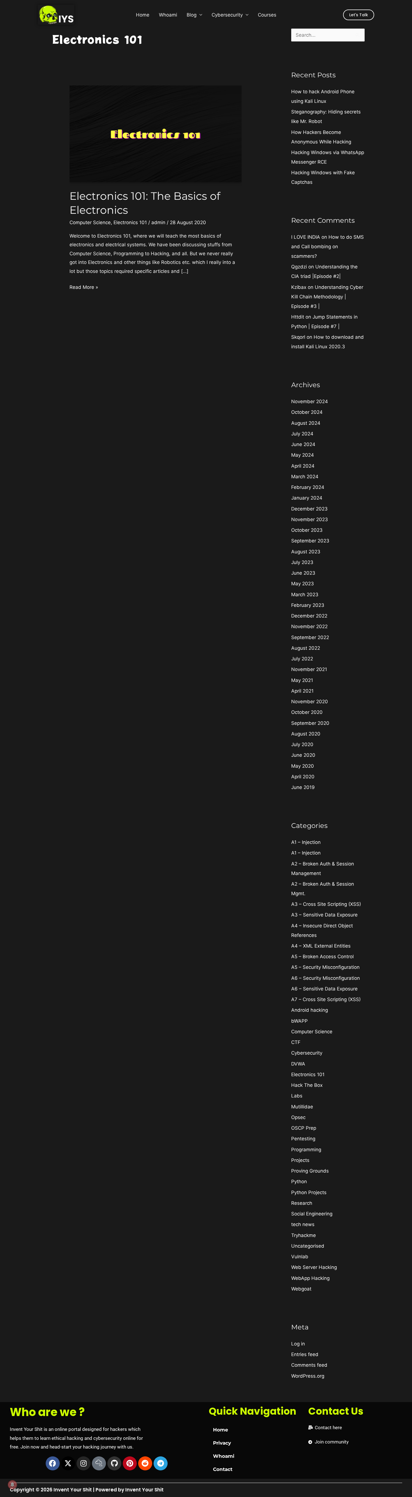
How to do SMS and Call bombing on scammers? (327, 246)
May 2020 (302, 766)
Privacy (222, 1443)
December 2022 (309, 616)
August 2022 (305, 648)
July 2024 (302, 434)
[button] (358, 15)
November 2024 (309, 401)
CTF (295, 1042)
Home (142, 15)
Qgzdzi (299, 267)
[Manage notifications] (12, 1484)
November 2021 (309, 669)
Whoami (168, 15)
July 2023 (302, 562)
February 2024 (307, 487)
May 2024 (302, 455)
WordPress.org (307, 1376)
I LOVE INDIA (305, 237)
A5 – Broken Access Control (322, 956)
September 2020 (310, 723)
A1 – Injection (306, 842)
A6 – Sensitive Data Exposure (324, 989)
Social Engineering (311, 1214)
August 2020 (305, 734)
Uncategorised (307, 1246)
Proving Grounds (310, 1171)
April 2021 (302, 691)
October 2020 (307, 712)
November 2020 (309, 701)
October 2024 (307, 412)
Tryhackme (303, 1235)
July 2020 (302, 744)
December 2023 (309, 509)
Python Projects (309, 1192)
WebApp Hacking (310, 1278)
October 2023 (307, 530)
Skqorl (298, 337)
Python (299, 1181)
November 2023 (309, 519)
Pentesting (303, 1138)
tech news (302, 1224)
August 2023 (305, 551)
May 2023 (302, 583)
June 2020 (303, 755)
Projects (300, 1160)
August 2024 (305, 423)
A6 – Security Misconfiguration (325, 978)
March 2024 (304, 476)
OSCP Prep (303, 1128)
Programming (306, 1149)
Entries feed (304, 1354)
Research (301, 1203)
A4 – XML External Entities (321, 946)
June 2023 (303, 573)
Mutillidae (302, 1107)
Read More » (84, 286)
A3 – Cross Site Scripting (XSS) (326, 904)
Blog (191, 15)
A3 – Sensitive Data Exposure (324, 915)
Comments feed (309, 1365)
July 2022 (302, 659)
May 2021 (302, 680)
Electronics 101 (130, 222)
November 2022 (309, 626)
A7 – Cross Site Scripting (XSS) (326, 999)
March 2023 (304, 594)
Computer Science (90, 222)
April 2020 (302, 776)
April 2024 (302, 466)
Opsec (298, 1117)
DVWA (298, 1064)
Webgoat (301, 1289)
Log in (298, 1344)
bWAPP (299, 1021)
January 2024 (306, 498)
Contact (222, 1469)
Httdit (297, 317)
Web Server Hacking (314, 1267)
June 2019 (303, 787)
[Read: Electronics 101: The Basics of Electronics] (155, 133)
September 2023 (310, 541)
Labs (296, 1096)
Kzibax (298, 287)
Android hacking (309, 1010)
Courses (267, 15)
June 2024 (303, 444)
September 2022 (310, 637)
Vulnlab (299, 1256)
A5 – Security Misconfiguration (325, 967)
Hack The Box (307, 1085)
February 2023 (307, 605)
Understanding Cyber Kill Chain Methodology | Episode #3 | (327, 296)
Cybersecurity (227, 15)
